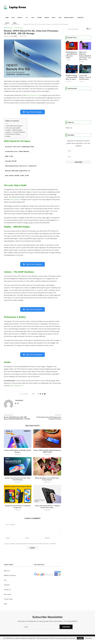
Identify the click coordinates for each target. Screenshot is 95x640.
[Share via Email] (44, 394)
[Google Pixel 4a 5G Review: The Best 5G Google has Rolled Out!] (18, 494)
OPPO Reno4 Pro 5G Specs (14, 126)
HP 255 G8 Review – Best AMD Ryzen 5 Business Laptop (71, 54)
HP (27, 17)
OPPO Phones (19, 28)
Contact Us (7, 589)
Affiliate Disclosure (10, 575)
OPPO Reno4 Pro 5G (33, 95)
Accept (80, 638)
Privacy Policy (8, 599)
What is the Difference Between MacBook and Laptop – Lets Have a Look (85, 55)
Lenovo (19, 17)
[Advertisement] (78, 104)
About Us (7, 571)
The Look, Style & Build (13, 128)
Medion (46, 17)
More (14, 23)
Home (7, 17)
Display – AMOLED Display (14, 130)
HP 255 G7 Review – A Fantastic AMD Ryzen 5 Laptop (71, 77)
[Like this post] (35, 394)
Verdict (8, 136)
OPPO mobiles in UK (16, 385)
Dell (33, 17)
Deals (7, 23)
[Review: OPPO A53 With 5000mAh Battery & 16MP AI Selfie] (47, 438)
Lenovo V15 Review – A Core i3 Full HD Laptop (85, 77)
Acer (59, 17)
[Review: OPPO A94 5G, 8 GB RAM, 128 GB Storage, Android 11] (18, 438)
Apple (53, 17)
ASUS (13, 17)
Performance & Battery (13, 134)
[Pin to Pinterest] (42, 394)
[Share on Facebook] (38, 394)
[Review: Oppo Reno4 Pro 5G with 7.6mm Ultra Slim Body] (18, 466)
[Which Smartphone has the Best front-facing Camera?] (47, 466)
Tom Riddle (13, 36)
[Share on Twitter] (40, 394)
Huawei (39, 17)
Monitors (80, 17)
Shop (5, 604)
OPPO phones (14, 199)
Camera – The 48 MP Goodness (15, 132)
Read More (88, 638)
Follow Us (69, 128)
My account (7, 594)
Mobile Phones (68, 17)
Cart (5, 580)
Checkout (7, 585)
